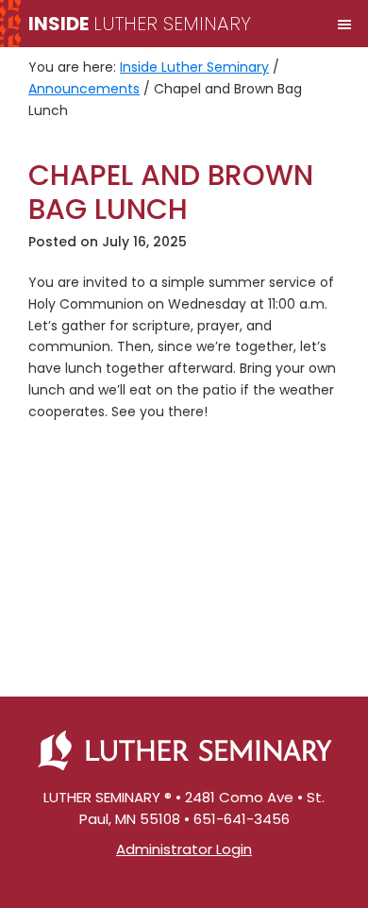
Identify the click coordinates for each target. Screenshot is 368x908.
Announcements (84, 88)
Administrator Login (184, 849)
